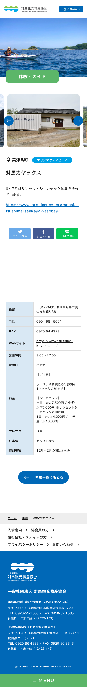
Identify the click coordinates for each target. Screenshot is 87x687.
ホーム (12, 518)
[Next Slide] (78, 121)
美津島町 (20, 160)
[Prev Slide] (9, 121)
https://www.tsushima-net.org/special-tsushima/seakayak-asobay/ (42, 207)
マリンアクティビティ (52, 160)
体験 (25, 518)
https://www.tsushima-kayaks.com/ (54, 343)
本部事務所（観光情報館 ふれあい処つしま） (39, 602)
